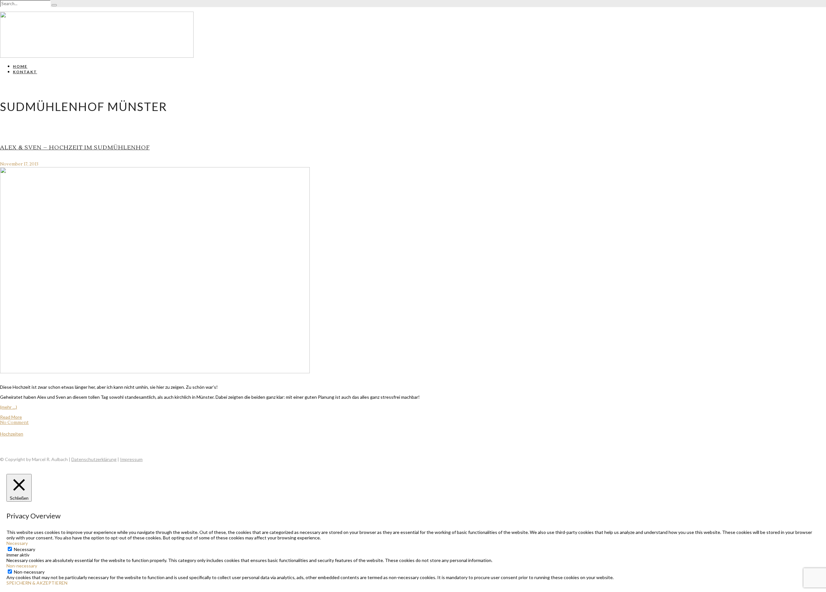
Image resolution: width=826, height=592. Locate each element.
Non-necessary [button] (21, 565)
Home (20, 66)
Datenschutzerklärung (93, 459)
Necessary (24, 549)
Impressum (131, 459)
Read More (11, 417)
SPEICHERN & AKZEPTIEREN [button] (36, 583)
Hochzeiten (11, 433)
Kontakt (25, 71)
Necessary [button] (17, 543)
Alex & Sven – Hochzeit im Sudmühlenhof (75, 147)
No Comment (14, 423)
